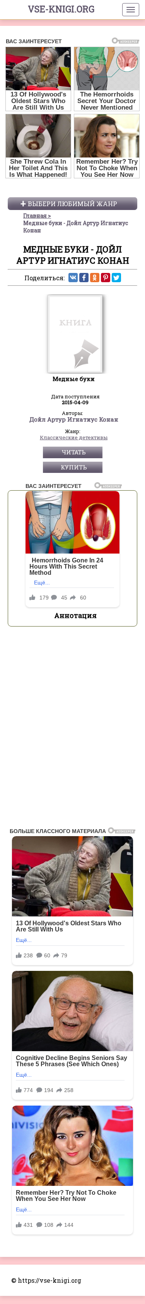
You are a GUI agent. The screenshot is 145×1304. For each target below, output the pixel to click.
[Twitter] (116, 277)
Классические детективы (73, 438)
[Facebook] (84, 277)
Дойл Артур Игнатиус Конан (73, 420)
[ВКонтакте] (73, 277)
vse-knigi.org (61, 9)
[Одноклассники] (94, 277)
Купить (74, 467)
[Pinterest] (105, 277)
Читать (73, 452)
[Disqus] (72, 729)
